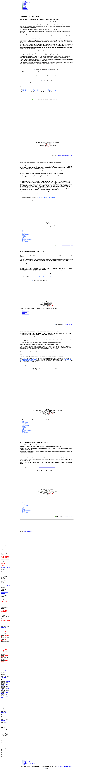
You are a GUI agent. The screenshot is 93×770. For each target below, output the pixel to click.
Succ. (29, 531)
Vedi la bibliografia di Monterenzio (64, 155)
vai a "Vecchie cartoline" (66, 245)
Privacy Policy (69, 766)
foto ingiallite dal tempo (4, 542)
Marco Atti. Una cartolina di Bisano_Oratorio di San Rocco (32, 527)
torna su (72, 155)
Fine (31, 531)
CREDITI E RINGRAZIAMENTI (62, 766)
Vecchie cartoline (3, 541)
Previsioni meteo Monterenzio (3, 758)
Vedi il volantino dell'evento (5, 567)
